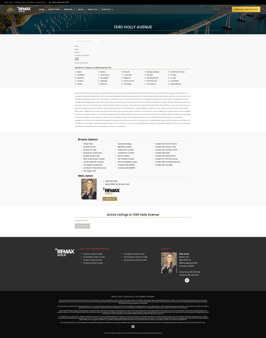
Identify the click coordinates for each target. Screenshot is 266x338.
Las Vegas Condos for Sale (134, 254)
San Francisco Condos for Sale (135, 257)
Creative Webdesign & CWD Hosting (152, 333)
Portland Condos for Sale (93, 263)
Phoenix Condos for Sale (92, 254)
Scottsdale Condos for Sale (94, 257)
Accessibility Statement (145, 297)
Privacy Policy (117, 297)
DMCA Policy (130, 297)
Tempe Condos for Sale (92, 260)
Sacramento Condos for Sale (135, 260)
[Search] (77, 59)
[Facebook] (187, 280)
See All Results (82, 226)
